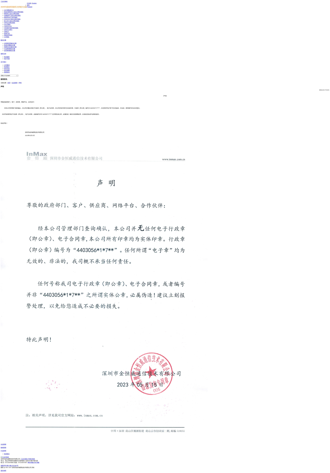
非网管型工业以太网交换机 (12, 15)
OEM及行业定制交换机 (11, 28)
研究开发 (7, 68)
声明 (20, 83)
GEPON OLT (8, 26)
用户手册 (7, 58)
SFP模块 (6, 37)
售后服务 (7, 57)
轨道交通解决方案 (9, 45)
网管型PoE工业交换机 (10, 17)
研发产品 (7, 33)
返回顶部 (3, 470)
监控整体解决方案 (9, 50)
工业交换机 (4, 1)
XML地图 (36, 462)
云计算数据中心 (9, 10)
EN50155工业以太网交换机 (12, 19)
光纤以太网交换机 (9, 22)
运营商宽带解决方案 (10, 43)
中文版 (29, 3)
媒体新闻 (3, 447)
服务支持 (3, 53)
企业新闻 (14, 83)
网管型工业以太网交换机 (11, 13)
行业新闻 (3, 450)
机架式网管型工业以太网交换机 (13, 12)
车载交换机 (31, 459)
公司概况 (7, 65)
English (34, 3)
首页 (28, 5)
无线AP (6, 31)
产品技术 (29, 7)
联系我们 (7, 67)
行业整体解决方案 (9, 48)
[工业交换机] (5, 457)
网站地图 (30, 462)
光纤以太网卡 (8, 29)
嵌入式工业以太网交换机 (11, 21)
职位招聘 (7, 70)
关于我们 (3, 62)
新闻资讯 (7, 72)
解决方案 (3, 40)
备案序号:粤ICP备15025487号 (9, 465)
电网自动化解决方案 (10, 47)
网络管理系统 (8, 35)
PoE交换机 (7, 24)
